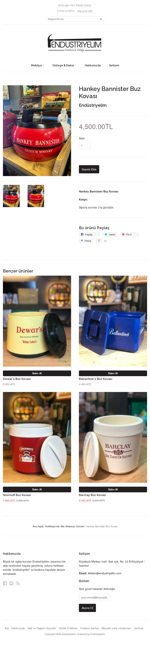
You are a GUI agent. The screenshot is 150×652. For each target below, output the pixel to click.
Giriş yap (63, 5)
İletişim (114, 65)
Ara (7, 628)
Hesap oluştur (84, 5)
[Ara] (101, 19)
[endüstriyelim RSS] (18, 583)
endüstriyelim (69, 634)
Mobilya (36, 65)
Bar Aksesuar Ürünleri (72, 526)
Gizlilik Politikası (68, 628)
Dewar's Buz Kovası (17, 378)
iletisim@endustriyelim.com (104, 573)
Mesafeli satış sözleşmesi (116, 628)
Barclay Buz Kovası (92, 495)
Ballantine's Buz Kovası (95, 378)
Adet (82, 138)
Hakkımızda (93, 65)
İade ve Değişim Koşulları (41, 628)
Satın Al (37, 373)
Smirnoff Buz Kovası (17, 495)
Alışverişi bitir (85, 10)
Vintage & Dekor (63, 65)
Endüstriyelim (93, 105)
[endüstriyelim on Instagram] (11, 583)
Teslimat (138, 628)
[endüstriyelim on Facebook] (5, 583)
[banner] (75, 43)
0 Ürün (66, 10)
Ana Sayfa (38, 526)
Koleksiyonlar (52, 526)
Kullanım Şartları (89, 628)
